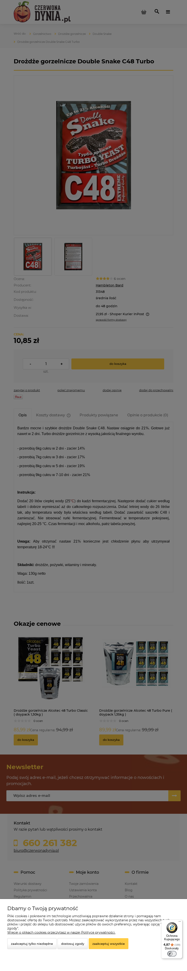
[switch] (172, 953)
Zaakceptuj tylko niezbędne (32, 943)
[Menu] (179, 922)
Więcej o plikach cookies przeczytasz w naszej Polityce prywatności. (61, 932)
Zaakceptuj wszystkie (108, 943)
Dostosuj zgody (72, 943)
